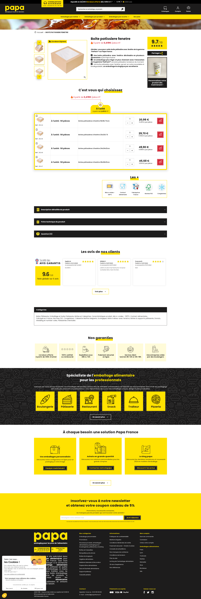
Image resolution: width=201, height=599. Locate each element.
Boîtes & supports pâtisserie (142, 318)
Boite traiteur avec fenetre (119, 318)
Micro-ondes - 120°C (121, 316)
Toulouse (143, 556)
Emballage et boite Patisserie (62, 316)
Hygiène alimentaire (86, 559)
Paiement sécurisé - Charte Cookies (122, 546)
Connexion (143, 540)
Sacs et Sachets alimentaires (89, 569)
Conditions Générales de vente (120, 543)
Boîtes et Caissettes (83, 316)
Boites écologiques (86, 556)
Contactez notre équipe (100, 468)
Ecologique (102, 318)
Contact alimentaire (138, 316)
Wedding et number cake (46, 320)
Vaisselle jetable (85, 575)
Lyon (141, 553)
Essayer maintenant (55, 468)
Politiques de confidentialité (119, 537)
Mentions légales (115, 540)
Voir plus (99, 291)
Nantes (142, 559)
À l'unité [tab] (100, 109)
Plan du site (113, 558)
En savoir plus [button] (99, 417)
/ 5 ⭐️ (124, 2)
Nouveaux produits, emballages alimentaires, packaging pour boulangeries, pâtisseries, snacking (91, 545)
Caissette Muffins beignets (86, 318)
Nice (141, 565)
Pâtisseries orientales (66, 320)
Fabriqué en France (44, 318)
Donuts (157, 318)
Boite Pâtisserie (42, 316)
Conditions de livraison (117, 555)
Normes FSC (58, 318)
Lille (141, 571)
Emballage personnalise (87, 537)
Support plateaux (85, 572)
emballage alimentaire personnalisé (50, 566)
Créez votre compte (147, 543)
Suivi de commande (147, 537)
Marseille (143, 562)
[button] (100, 209)
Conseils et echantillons (118, 549)
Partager (156, 53)
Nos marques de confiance (119, 552)
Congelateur (69, 318)
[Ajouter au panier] (160, 121)
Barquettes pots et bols (87, 553)
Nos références (115, 567)
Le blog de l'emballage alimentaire (121, 561)
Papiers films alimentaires (88, 565)
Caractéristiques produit (102, 316)
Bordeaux (143, 568)
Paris (141, 550)
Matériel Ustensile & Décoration (90, 562)
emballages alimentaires (50, 558)
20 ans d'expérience (117, 564)
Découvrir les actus (146, 468)
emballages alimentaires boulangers (50, 580)
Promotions (83, 540)
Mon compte (144, 533)
